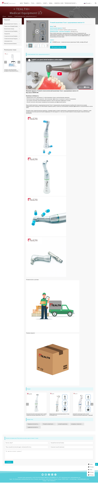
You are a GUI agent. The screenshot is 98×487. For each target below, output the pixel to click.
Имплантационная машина (10, 43)
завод (50, 3)
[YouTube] (43, 475)
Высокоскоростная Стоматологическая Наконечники (12, 23)
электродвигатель (8, 41)
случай (45, 3)
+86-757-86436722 (51, 480)
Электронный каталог (70, 3)
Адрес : (11, 479)
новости (38, 3)
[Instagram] (46, 475)
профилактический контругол (34, 427)
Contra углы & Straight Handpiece (11, 26)
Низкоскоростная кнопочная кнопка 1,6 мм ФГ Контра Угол (59, 414)
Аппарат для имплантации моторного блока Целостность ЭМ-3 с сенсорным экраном (11, 70)
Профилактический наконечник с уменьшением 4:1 (34, 424)
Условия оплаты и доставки (32, 279)
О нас (32, 3)
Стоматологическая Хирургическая (12, 38)
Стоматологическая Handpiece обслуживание (12, 36)
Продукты (26, 3)
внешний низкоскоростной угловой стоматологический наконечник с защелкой (83, 414)
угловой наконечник (62, 424)
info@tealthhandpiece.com (83, 479)
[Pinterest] (55, 475)
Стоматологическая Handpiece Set (12, 31)
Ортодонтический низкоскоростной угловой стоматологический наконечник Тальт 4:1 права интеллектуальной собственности (36, 414)
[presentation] (5, 62)
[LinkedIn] (52, 475)
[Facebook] (49, 475)
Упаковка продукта (30, 333)
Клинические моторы (9, 28)
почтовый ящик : (73, 479)
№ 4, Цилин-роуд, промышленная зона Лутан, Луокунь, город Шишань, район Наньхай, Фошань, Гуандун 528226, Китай (40, 479)
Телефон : (45, 480)
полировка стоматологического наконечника (77, 424)
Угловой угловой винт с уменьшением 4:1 (49, 424)
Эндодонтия (7, 33)
